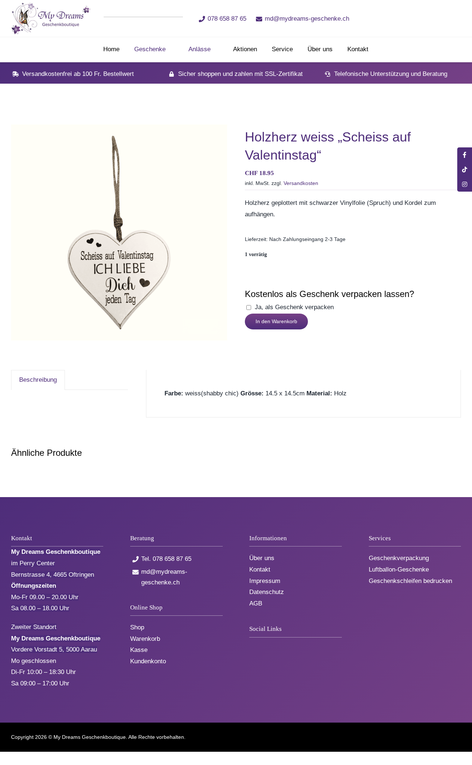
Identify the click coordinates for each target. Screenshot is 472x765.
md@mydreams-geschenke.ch (307, 18)
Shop (137, 627)
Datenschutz (266, 591)
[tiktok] (396, 18)
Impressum (264, 580)
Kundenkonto (148, 661)
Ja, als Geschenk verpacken (294, 307)
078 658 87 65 (227, 18)
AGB (255, 603)
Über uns (261, 558)
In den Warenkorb (276, 321)
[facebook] (384, 18)
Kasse (139, 649)
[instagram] (408, 18)
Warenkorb (145, 638)
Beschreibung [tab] (38, 379)
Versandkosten (301, 183)
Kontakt (259, 569)
